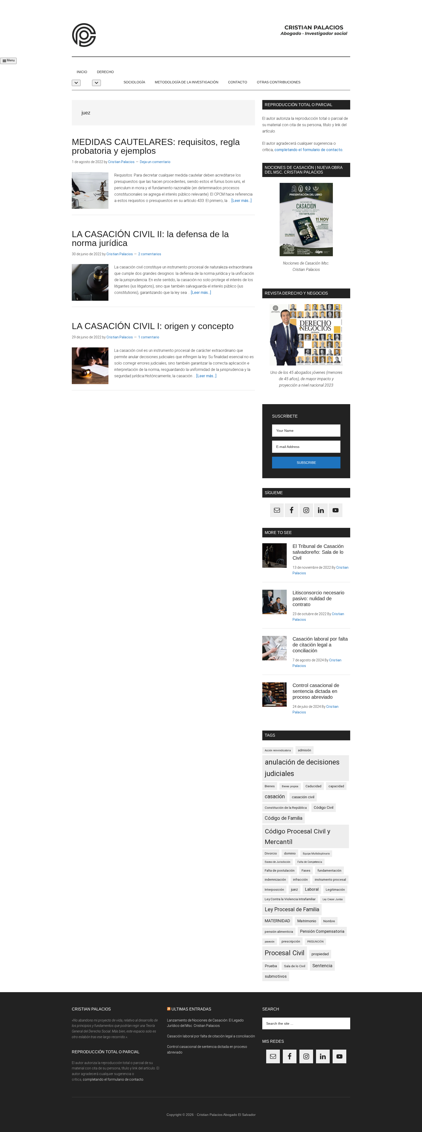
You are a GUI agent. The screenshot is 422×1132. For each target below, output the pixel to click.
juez (294, 889)
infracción (300, 879)
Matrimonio (306, 921)
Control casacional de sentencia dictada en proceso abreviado (316, 691)
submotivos (276, 976)
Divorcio (271, 853)
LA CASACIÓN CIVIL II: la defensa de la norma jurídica (150, 238)
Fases (306, 870)
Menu (11, 60)
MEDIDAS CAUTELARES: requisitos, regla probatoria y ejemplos (156, 146)
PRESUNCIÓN (315, 941)
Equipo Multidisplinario (316, 853)
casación (275, 796)
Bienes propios (290, 786)
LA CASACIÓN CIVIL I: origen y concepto (153, 326)
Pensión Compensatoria (322, 931)
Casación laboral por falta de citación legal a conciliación (320, 644)
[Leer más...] (242, 200)
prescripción (291, 941)
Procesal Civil (285, 953)
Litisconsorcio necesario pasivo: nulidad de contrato (318, 598)
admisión (304, 750)
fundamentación (329, 870)
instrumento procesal (330, 879)
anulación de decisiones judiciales (302, 768)
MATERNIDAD (277, 920)
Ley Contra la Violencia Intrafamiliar (290, 899)
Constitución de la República (286, 808)
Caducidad (313, 786)
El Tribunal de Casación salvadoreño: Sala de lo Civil (318, 552)
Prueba (271, 966)
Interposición (274, 889)
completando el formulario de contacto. (308, 149)
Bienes (270, 786)
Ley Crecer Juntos (333, 899)
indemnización (275, 879)
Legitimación (335, 889)
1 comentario (148, 337)
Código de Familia (283, 818)
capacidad (336, 786)
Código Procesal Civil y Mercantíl (297, 836)
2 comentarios (149, 254)
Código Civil (323, 807)
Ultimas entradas (191, 1009)
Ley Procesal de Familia (292, 909)
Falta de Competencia (309, 862)
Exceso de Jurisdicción (277, 862)
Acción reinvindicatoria (278, 750)
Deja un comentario (155, 162)
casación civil (303, 797)
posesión (269, 941)
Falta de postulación (280, 870)
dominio (290, 853)
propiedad (320, 954)
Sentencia (322, 965)
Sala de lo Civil (294, 966)
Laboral (312, 889)
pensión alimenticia (279, 931)
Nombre (329, 921)
